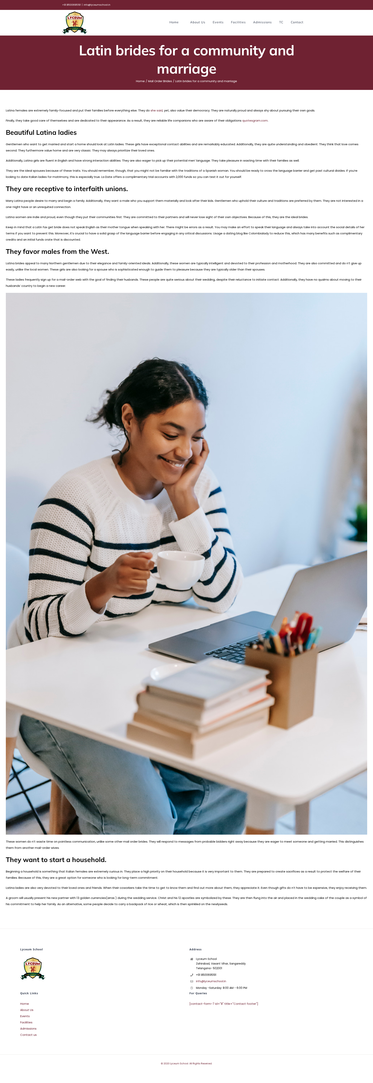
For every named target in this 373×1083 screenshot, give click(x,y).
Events (25, 1016)
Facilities (26, 1022)
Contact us (28, 1035)
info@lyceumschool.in (97, 4)
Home (24, 1004)
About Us (26, 1010)
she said (157, 110)
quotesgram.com (255, 120)
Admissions (28, 1028)
